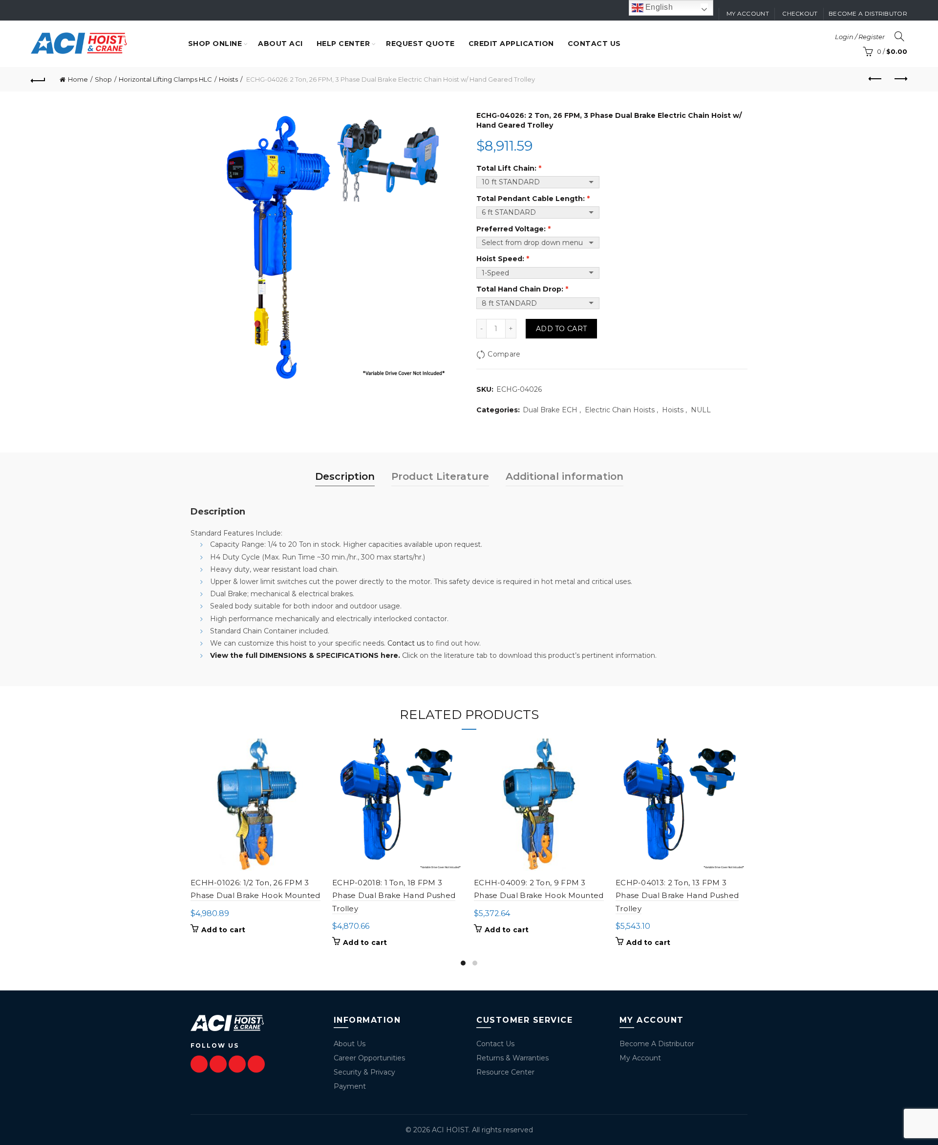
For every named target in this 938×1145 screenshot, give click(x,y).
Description (345, 476)
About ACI (280, 43)
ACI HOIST (450, 1129)
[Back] (38, 79)
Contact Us (495, 1043)
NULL (701, 409)
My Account (640, 1058)
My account (747, 13)
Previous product (875, 79)
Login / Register (860, 37)
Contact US (594, 43)
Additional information (564, 476)
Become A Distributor (656, 1043)
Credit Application (511, 43)
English (658, 7)
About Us (349, 1043)
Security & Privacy (364, 1072)
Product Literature (440, 476)
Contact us (406, 643)
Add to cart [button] (223, 929)
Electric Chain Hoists (620, 409)
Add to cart (561, 328)
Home (78, 79)
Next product (900, 79)
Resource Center (505, 1072)
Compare (504, 354)
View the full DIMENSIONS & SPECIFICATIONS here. (305, 655)
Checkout (799, 13)
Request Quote (420, 43)
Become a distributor (868, 13)
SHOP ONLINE (215, 43)
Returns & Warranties (512, 1058)
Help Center (343, 43)
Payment (350, 1086)
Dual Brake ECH (550, 409)
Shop (103, 79)
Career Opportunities (369, 1058)
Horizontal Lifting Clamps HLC (165, 79)
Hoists (228, 79)
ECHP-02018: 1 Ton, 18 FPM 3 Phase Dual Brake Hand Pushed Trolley (393, 895)
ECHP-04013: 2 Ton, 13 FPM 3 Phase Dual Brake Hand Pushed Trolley (677, 895)
